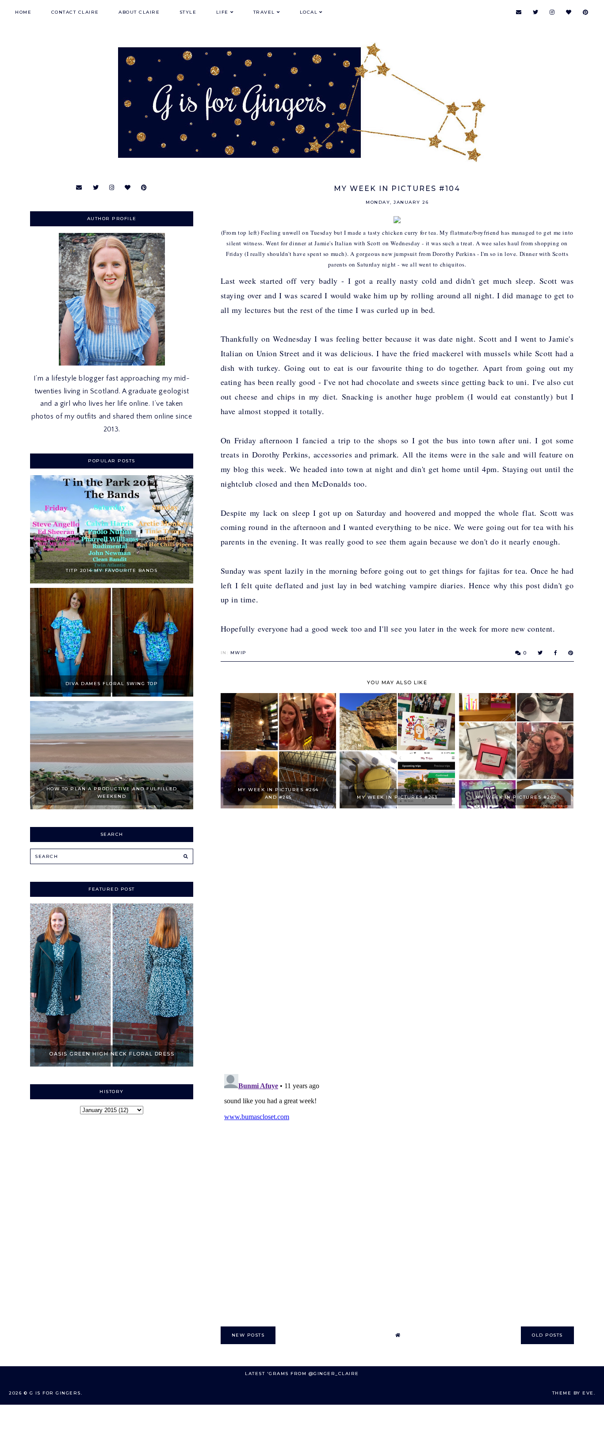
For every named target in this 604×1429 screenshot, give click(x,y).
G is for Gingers (55, 1393)
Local (309, 12)
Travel (264, 12)
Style (188, 12)
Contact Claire (75, 12)
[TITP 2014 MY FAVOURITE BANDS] (111, 581)
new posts (248, 1335)
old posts (547, 1335)
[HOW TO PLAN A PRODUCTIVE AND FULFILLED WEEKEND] (111, 807)
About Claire (139, 12)
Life (222, 12)
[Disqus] (397, 941)
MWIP (238, 652)
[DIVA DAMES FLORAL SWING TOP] (111, 694)
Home (23, 12)
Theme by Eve (573, 1393)
